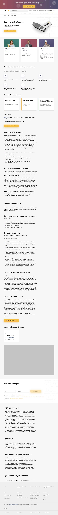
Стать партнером (6, 497)
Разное (5, 486)
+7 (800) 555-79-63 (10, 335)
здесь (29, 197)
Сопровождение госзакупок (33, 10)
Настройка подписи (46, 494)
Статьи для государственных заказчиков (48, 487)
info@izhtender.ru (10, 337)
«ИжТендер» (6, 117)
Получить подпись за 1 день (10, 30)
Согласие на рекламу (33, 498)
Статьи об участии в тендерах (35, 486)
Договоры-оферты (33, 494)
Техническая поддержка (43, 10)
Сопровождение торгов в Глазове (22, 497)
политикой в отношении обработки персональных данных (33, 396)
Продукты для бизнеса (7, 495)
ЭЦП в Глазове (19, 494)
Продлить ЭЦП (19, 495)
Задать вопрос (45, 497)
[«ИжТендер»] (6, 11)
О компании (5, 494)
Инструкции (45, 495)
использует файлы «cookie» (13, 504)
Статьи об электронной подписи (21, 487)
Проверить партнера (7, 498)
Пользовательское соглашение (35, 495)
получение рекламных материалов (16, 398)
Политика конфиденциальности (35, 497)
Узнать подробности (29, 6)
